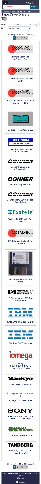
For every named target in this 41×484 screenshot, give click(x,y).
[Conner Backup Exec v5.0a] (20, 179)
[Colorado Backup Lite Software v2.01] (20, 49)
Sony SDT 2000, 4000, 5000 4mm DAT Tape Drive (20, 417)
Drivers (12, 11)
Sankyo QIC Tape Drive (20, 384)
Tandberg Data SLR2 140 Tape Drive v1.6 (20, 451)
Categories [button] (30, 3)
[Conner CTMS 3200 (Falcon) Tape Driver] (20, 194)
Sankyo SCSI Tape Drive (20, 401)
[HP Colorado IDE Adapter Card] (20, 263)
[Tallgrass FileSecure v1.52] (20, 429)
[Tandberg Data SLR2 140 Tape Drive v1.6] (20, 445)
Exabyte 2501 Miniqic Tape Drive (20, 220)
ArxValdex (27, 473)
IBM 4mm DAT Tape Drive (20, 343)
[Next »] (24, 38)
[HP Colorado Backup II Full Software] (20, 233)
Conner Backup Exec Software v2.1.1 (20, 168)
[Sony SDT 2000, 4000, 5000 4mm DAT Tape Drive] (20, 411)
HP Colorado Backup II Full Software (20, 242)
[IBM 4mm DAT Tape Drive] (20, 335)
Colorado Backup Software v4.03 (20, 79)
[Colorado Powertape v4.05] (20, 118)
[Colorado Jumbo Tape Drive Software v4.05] (20, 93)
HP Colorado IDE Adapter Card (20, 280)
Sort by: (4, 28)
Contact (21, 482)
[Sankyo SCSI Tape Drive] (20, 394)
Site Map (20, 478)
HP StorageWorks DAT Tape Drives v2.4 (20, 299)
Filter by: (3, 24)
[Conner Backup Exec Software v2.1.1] (20, 161)
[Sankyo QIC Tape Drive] (20, 378)
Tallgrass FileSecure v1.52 (20, 435)
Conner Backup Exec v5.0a (20, 184)
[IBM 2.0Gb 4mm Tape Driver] (20, 313)
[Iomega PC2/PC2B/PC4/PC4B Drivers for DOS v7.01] (20, 355)
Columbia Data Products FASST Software (20, 150)
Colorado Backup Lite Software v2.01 (20, 58)
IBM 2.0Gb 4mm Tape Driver (20, 322)
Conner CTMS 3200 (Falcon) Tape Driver (20, 201)
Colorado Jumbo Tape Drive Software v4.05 (20, 101)
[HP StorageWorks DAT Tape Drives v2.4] (20, 292)
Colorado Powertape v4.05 (20, 130)
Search (33, 7)
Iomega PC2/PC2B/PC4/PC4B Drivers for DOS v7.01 (20, 366)
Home (5, 11)
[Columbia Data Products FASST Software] (20, 142)
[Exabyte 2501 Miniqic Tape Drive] (20, 213)
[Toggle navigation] (5, 2)
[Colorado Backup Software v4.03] (20, 71)
